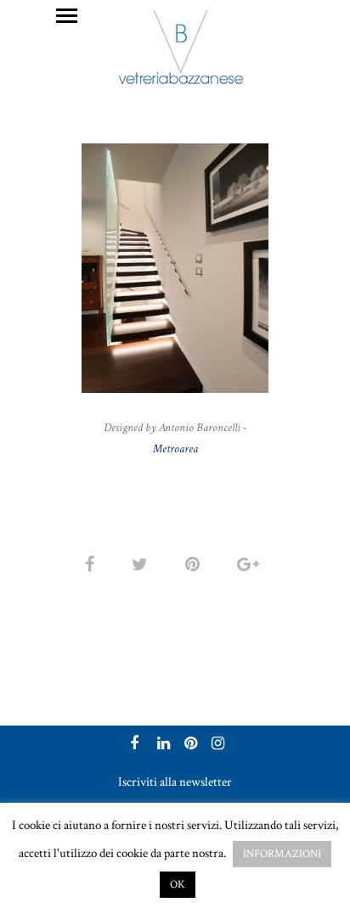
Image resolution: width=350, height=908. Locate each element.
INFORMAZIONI (282, 854)
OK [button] (177, 884)
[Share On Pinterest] (195, 564)
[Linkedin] (161, 745)
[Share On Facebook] (92, 564)
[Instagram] (216, 745)
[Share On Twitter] (143, 564)
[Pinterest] (188, 745)
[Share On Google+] (251, 564)
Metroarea (175, 449)
